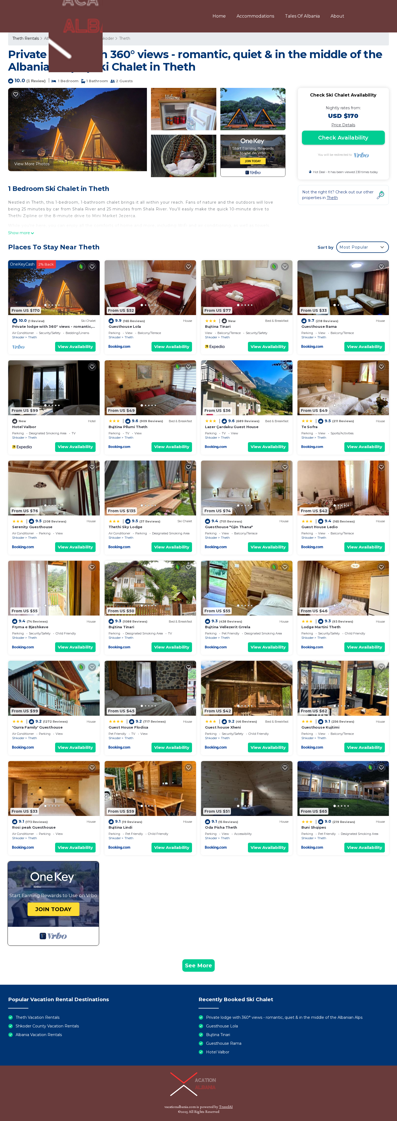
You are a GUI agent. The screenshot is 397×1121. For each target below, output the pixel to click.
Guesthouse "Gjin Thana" (229, 527)
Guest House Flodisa (128, 727)
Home (219, 16)
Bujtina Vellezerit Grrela (227, 627)
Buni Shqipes (313, 827)
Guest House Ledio (319, 527)
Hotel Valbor (24, 427)
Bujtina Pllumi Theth (128, 427)
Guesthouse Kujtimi (320, 727)
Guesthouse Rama (319, 326)
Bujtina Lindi (120, 827)
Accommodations (255, 16)
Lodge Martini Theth (321, 627)
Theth (32, 337)
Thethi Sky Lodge (125, 527)
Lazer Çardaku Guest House (231, 427)
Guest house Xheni (223, 727)
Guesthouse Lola (125, 326)
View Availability (75, 346)
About (337, 16)
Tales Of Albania (302, 16)
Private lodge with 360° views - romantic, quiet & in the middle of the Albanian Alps (284, 1017)
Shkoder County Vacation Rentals (47, 1026)
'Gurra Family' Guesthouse (37, 727)
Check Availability (343, 137)
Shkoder (18, 337)
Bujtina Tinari (217, 326)
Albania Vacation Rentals (39, 1034)
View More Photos (31, 163)
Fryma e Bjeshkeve (30, 627)
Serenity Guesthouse (32, 527)
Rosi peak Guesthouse (34, 827)
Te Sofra (309, 427)
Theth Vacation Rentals (37, 1017)
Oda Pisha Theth (221, 827)
